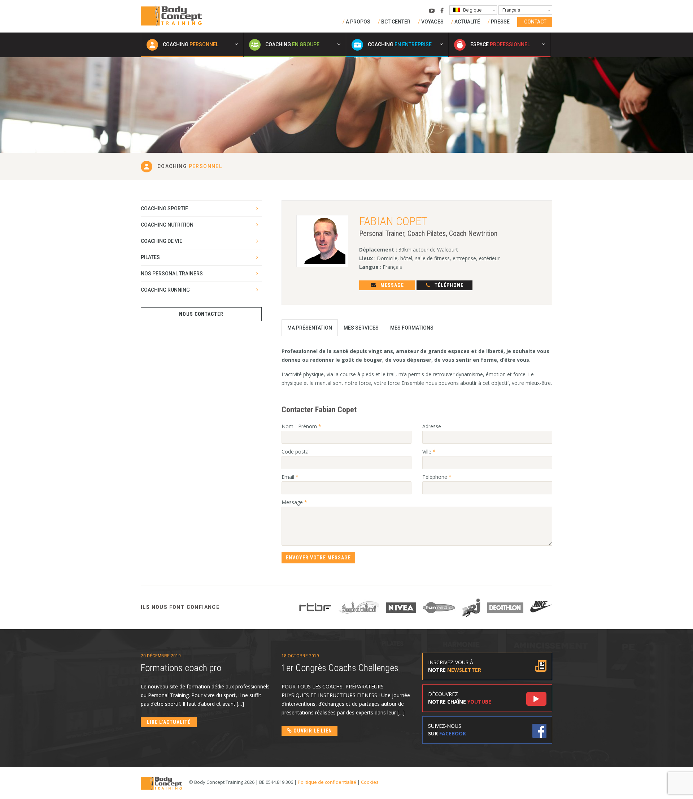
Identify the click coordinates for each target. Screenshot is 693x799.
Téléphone (448, 285)
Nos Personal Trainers (172, 273)
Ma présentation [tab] (309, 328)
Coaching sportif (164, 208)
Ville (429, 451)
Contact (535, 22)
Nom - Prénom (301, 426)
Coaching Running (165, 290)
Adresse (431, 426)
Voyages (432, 22)
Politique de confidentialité (327, 782)
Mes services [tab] (361, 328)
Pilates (150, 257)
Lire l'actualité (169, 722)
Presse (500, 22)
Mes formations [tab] (411, 328)
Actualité (467, 22)
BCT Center (395, 22)
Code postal (296, 451)
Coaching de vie (161, 241)
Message (391, 285)
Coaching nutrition (167, 225)
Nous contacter (201, 314)
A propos (358, 22)
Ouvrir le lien (312, 731)
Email (290, 476)
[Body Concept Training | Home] (171, 15)
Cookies (370, 782)
